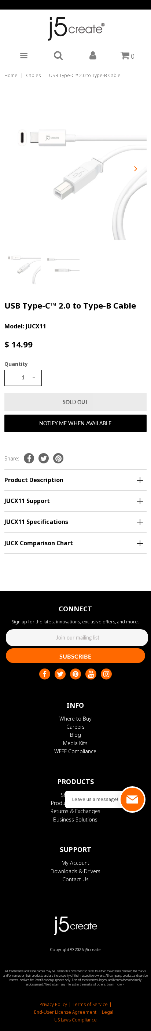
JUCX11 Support (27, 501)
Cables (33, 75)
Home (11, 75)
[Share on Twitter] (43, 458)
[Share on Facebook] (29, 458)
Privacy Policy (53, 1004)
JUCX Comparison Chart (38, 543)
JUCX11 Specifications (36, 522)
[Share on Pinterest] (58, 458)
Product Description (33, 480)
